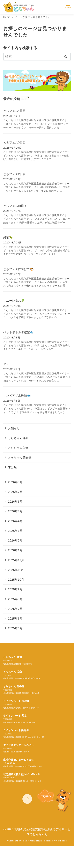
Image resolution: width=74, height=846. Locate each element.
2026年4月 (15, 521)
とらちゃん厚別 (18, 438)
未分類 (12, 467)
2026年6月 (15, 501)
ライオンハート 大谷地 (16, 701)
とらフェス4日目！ (16, 110)
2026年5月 (15, 511)
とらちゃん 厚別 (12, 657)
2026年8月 (15, 482)
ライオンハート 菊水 (15, 715)
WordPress (61, 841)
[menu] (68, 5)
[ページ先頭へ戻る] (27, 799)
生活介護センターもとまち (18, 759)
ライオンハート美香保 (16, 730)
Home (7, 17)
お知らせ (14, 428)
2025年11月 (16, 570)
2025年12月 (16, 560)
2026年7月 (15, 491)
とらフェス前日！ (15, 205)
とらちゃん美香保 (20, 457)
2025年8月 (15, 599)
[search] (66, 56)
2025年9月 (15, 589)
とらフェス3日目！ (16, 142)
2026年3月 (15, 530)
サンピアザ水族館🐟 (17, 395)
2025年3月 (15, 628)
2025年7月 (15, 608)
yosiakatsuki (36, 841)
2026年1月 (15, 550)
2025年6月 (15, 618)
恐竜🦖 (8, 237)
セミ (6, 364)
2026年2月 (15, 540)
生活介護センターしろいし (18, 745)
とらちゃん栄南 (18, 447)
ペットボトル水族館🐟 (18, 332)
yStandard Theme (16, 841)
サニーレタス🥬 (14, 300)
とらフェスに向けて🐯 (18, 269)
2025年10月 (16, 579)
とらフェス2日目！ (16, 174)
